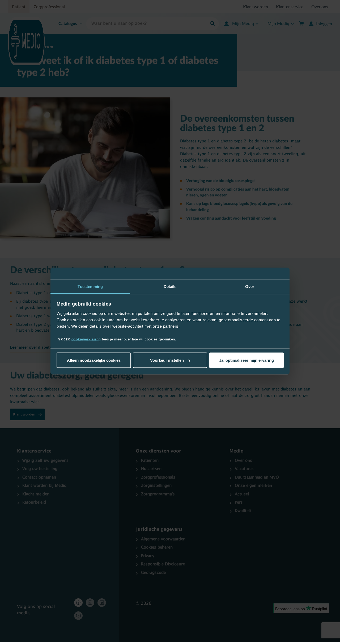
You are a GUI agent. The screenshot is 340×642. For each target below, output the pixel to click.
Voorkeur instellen (167, 360)
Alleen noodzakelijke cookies (94, 360)
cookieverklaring (86, 339)
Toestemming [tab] (90, 286)
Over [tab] (249, 286)
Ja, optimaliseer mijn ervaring (246, 360)
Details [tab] (170, 286)
